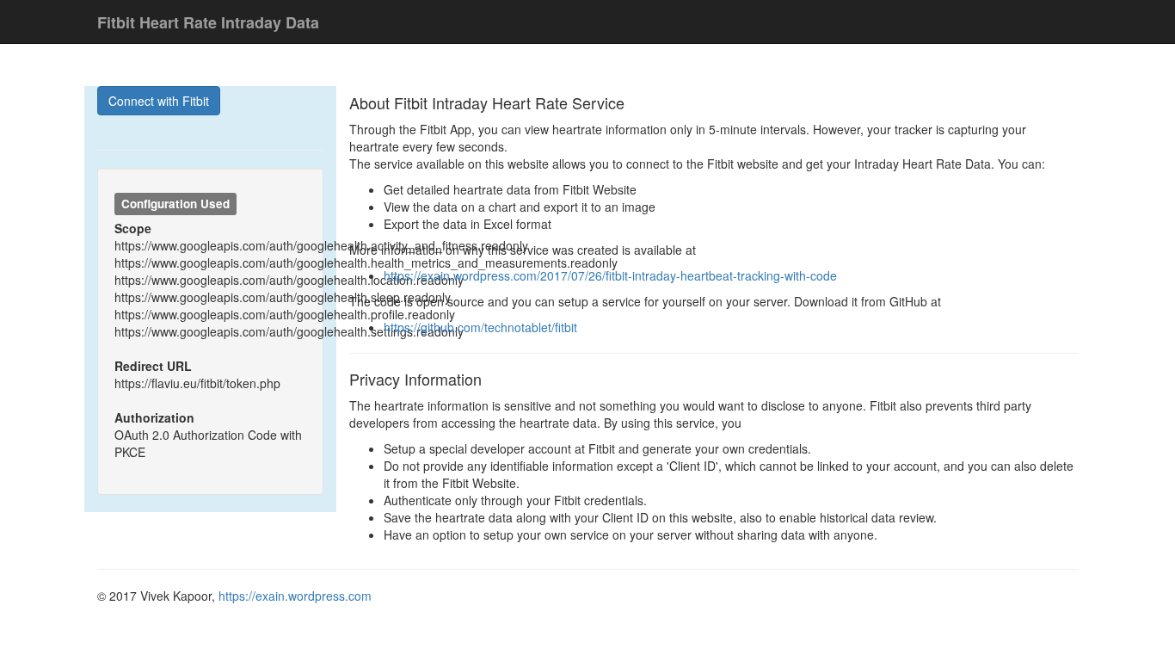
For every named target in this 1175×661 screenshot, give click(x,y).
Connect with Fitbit (158, 100)
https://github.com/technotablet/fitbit (480, 327)
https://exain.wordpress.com (295, 595)
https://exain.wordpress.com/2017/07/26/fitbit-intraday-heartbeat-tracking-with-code (610, 275)
